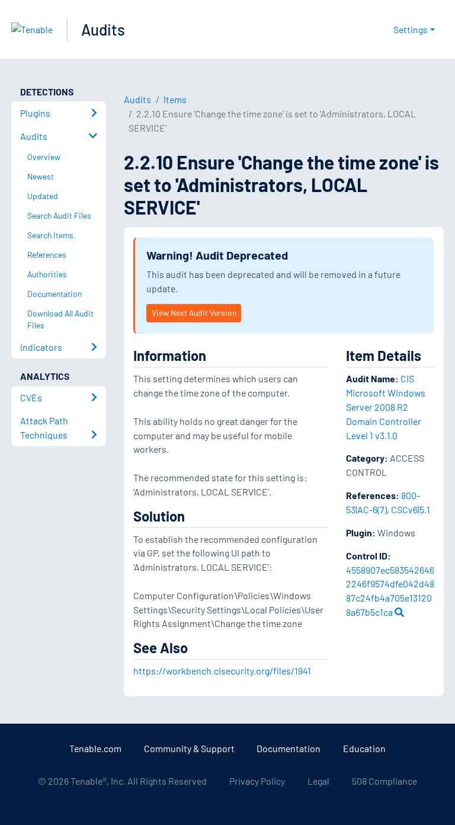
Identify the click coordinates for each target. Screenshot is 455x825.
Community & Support (189, 748)
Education (364, 748)
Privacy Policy (257, 780)
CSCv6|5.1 (410, 509)
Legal (318, 780)
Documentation (289, 748)
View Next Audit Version (194, 313)
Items (175, 99)
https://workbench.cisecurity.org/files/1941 (222, 670)
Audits (103, 29)
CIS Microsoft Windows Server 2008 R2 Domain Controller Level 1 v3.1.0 (385, 406)
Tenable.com (95, 748)
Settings (410, 29)
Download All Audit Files (60, 319)
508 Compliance (384, 780)
